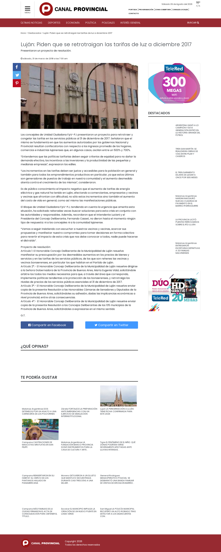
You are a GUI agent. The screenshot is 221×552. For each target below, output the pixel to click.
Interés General (130, 23)
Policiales (108, 23)
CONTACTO (134, 13)
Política (90, 23)
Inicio (24, 33)
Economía (73, 23)
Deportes (54, 23)
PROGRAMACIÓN (146, 9)
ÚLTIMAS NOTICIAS (31, 23)
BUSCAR (192, 22)
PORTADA (133, 9)
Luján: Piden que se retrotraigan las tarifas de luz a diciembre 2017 (77, 33)
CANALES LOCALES (180, 9)
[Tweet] (17, 75)
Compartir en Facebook (48, 325)
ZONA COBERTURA (163, 9)
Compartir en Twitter (112, 325)
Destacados (35, 33)
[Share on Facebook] (17, 67)
